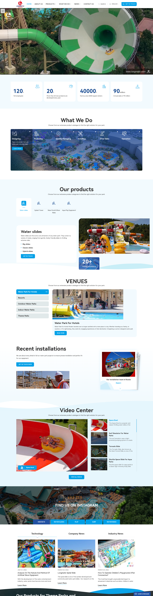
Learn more (22, 585)
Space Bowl (113, 420)
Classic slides (28, 248)
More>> (118, 383)
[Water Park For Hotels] (87, 304)
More (30, 131)
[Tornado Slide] (99, 451)
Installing (82, 139)
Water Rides (111, 522)
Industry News (115, 533)
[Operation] (124, 133)
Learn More (17, 148)
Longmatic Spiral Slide (67, 573)
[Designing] (14, 133)
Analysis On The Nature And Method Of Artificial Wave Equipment (34, 574)
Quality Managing (63, 139)
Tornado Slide (114, 446)
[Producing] (36, 133)
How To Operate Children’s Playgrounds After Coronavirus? (116, 574)
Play (76, 522)
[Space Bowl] (99, 425)
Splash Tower (38, 210)
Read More (60, 333)
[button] (120, 388)
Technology (37, 533)
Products (50, 4)
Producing (38, 139)
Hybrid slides (28, 251)
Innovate (41, 522)
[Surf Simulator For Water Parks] (99, 438)
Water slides (24, 210)
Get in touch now (25, 364)
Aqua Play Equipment (69, 210)
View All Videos (76, 477)
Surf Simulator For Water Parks (119, 434)
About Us (39, 4)
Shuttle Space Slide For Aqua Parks (120, 461)
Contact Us (89, 4)
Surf (94, 522)
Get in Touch (130, 4)
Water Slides (59, 522)
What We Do (64, 4)
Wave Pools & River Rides (54, 211)
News (76, 4)
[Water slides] (116, 236)
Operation (126, 139)
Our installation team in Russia (118, 380)
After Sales (104, 139)
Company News (76, 533)
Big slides (26, 244)
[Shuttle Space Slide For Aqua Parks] (99, 464)
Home (29, 4)
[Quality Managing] (58, 133)
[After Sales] (102, 133)
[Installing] (80, 133)
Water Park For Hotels (67, 323)
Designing (16, 139)
